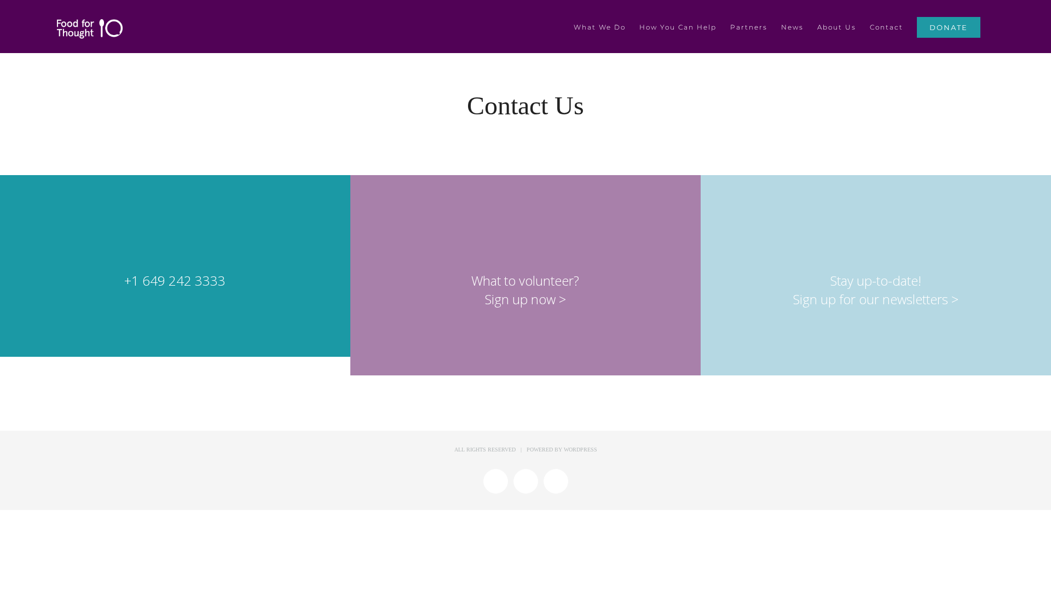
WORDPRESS (580, 450)
